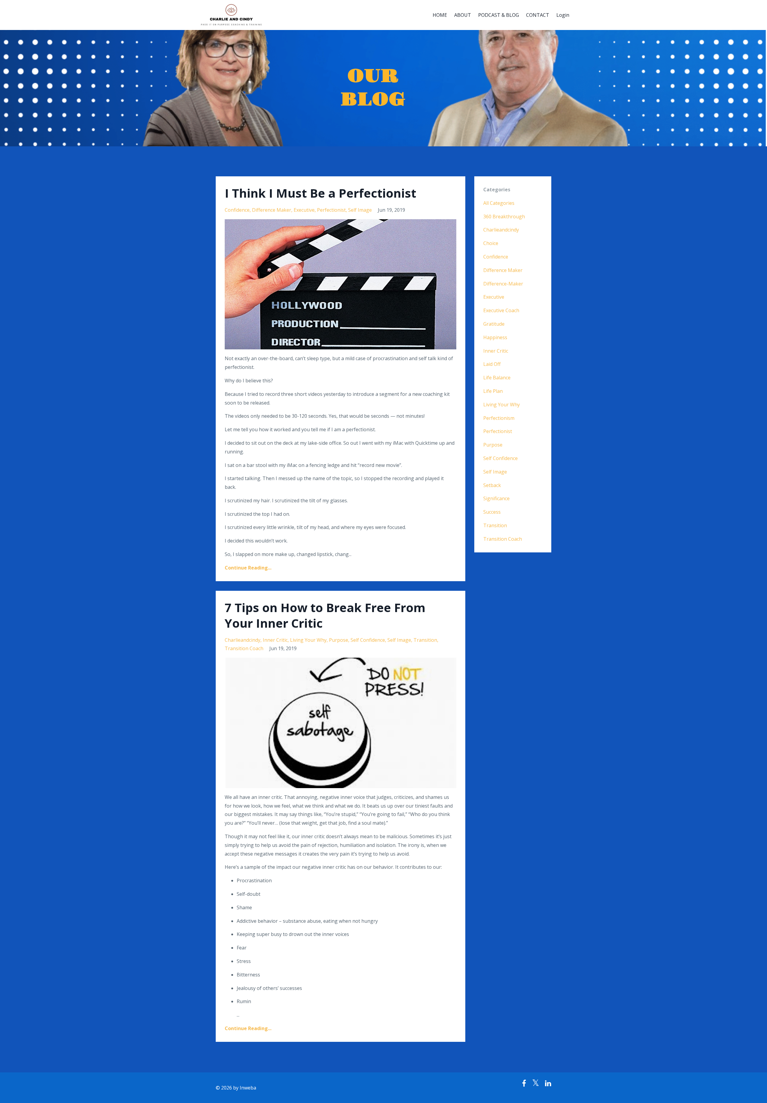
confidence (237, 210)
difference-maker (503, 283)
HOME (440, 15)
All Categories (498, 203)
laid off (492, 364)
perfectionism (498, 418)
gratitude (494, 324)
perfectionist (331, 210)
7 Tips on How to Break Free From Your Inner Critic (325, 615)
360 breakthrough (504, 216)
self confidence (368, 640)
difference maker (271, 210)
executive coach (501, 310)
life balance (497, 377)
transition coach (244, 648)
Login (562, 15)
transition (425, 640)
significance (496, 498)
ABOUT (462, 15)
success (492, 512)
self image (360, 210)
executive (304, 210)
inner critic (275, 640)
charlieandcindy (242, 640)
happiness (495, 337)
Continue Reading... (248, 567)
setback (492, 485)
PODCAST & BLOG (498, 15)
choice (490, 243)
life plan (493, 391)
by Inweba (244, 1087)
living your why (308, 640)
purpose (338, 640)
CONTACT (537, 15)
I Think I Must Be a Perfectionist (320, 193)
